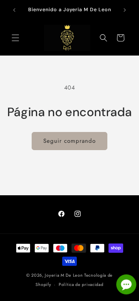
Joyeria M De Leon (64, 275)
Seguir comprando (69, 141)
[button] (15, 37)
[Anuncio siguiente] (124, 10)
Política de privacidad (81, 284)
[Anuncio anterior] (14, 10)
